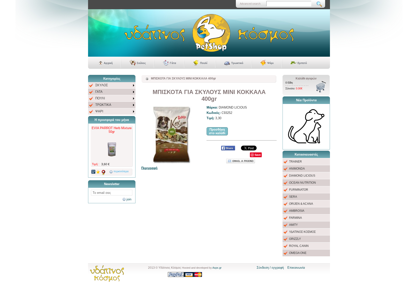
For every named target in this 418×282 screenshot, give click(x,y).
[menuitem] (111, 85)
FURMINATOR (298, 189)
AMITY (293, 225)
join (129, 199)
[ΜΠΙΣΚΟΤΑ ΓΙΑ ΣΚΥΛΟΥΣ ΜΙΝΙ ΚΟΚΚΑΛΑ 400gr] (171, 135)
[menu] (111, 98)
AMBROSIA (296, 210)
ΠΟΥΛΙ (100, 98)
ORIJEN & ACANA (301, 203)
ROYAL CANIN (299, 246)
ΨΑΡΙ (99, 111)
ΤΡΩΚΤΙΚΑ (103, 105)
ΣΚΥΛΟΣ (101, 85)
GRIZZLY (295, 239)
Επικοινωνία (296, 267)
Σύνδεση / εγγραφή (270, 267)
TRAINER (295, 161)
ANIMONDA (297, 168)
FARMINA (295, 217)
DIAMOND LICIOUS (302, 175)
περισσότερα (120, 171)
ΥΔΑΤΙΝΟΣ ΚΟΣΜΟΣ (302, 232)
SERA (293, 196)
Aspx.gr (217, 267)
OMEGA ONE (297, 253)
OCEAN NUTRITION (302, 182)
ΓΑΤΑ (99, 92)
